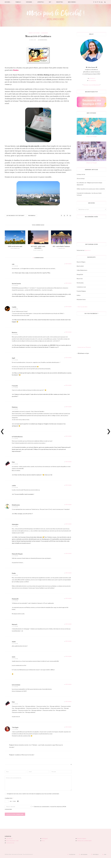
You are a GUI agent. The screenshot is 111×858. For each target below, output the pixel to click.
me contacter (92, 80)
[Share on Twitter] (64, 215)
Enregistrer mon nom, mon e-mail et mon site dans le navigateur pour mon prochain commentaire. (33, 793)
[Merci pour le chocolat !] (55, 15)
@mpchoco (88, 250)
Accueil (7, 2)
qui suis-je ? (92, 78)
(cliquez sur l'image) (91, 136)
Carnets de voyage (34, 32)
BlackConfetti (80, 266)
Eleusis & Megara (81, 262)
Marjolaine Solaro (81, 299)
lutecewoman (16, 685)
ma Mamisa (31, 215)
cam (13, 264)
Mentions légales (81, 838)
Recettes (59, 2)
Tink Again (15, 727)
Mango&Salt (80, 274)
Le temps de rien (81, 174)
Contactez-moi (10, 843)
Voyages (29, 2)
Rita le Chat (80, 278)
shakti (14, 641)
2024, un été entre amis (15, 246)
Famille (18, 2)
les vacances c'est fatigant (15, 215)
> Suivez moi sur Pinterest (84, 347)
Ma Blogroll (45, 838)
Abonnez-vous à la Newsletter (91, 85)
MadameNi (15, 599)
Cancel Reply (70, 764)
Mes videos (72, 2)
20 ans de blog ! (81, 178)
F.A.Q (43, 840)
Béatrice (14, 332)
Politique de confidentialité (84, 840)
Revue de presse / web (12, 840)
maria (13, 657)
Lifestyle (40, 2)
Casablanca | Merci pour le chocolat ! (24, 754)
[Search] (105, 2)
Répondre (68, 263)
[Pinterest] (67, 215)
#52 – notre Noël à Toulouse (61, 246)
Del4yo (78, 295)
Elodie (14, 573)
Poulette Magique (81, 291)
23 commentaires (42, 39)
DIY (50, 2)
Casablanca (44, 32)
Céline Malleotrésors (82, 270)
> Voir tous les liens (82, 306)
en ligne (83, 353)
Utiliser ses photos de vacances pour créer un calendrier (91, 189)
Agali (13, 358)
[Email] (70, 215)
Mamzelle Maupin (17, 554)
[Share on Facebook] (61, 215)
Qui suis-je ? (9, 838)
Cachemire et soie (81, 287)
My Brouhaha (80, 283)
